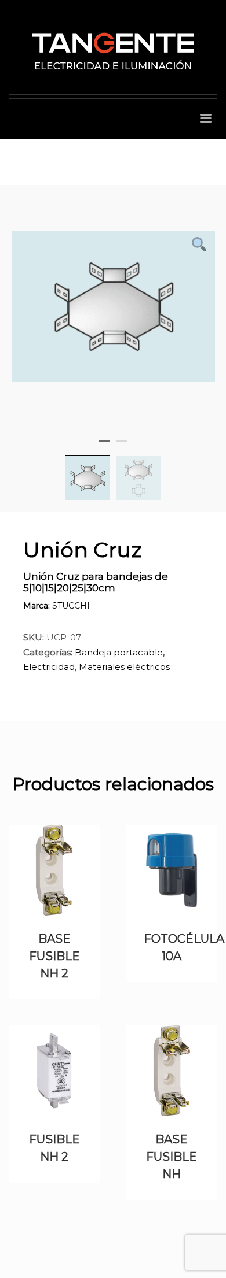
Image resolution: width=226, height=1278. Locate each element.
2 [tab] (124, 448)
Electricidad (49, 666)
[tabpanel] (113, 312)
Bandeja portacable (119, 652)
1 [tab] (107, 448)
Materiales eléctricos (124, 666)
